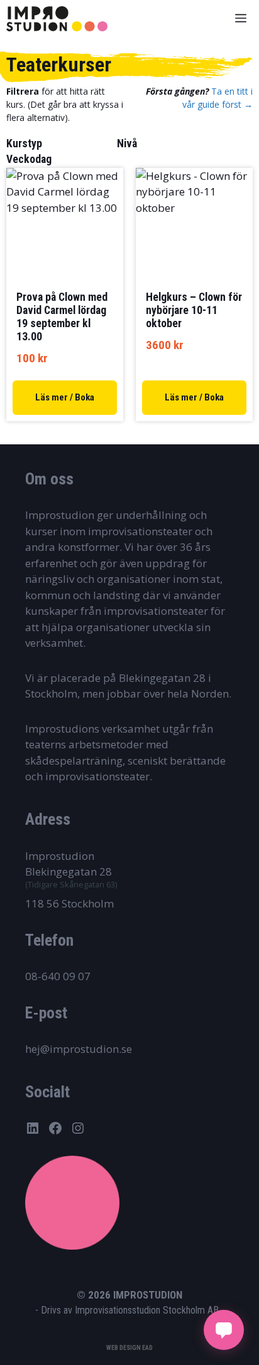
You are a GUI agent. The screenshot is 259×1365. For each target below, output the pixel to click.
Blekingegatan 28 (68, 871)
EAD (147, 1347)
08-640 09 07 (58, 976)
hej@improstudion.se (78, 1049)
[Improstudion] (56, 19)
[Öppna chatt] (224, 1330)
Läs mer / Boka (64, 397)
